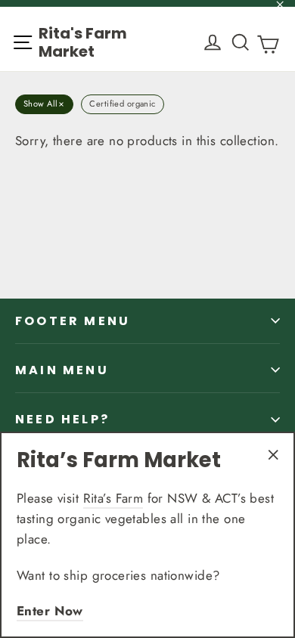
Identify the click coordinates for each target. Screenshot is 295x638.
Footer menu (72, 321)
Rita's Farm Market (83, 42)
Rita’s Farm (113, 498)
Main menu (62, 370)
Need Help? (62, 419)
